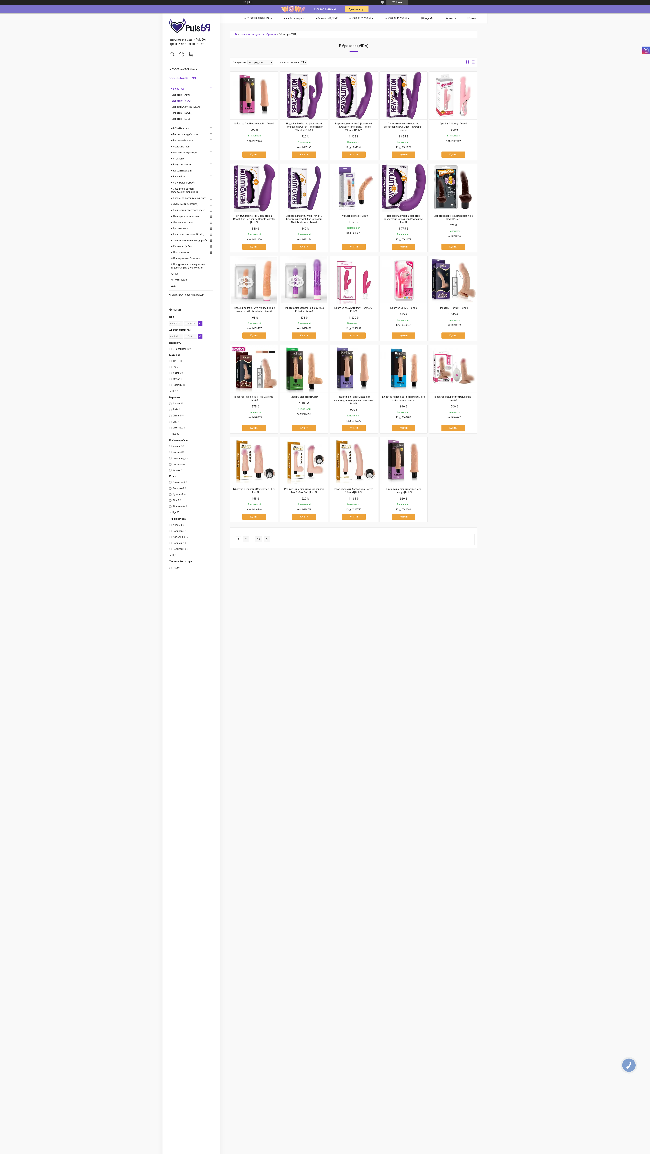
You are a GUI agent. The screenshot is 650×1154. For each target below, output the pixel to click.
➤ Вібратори (178, 88)
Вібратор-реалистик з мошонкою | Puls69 (453, 398)
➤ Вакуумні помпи (181, 164)
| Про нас (472, 18)
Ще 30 (175, 433)
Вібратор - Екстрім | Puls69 (453, 308)
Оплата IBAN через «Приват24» (186, 294)
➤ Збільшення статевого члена (188, 210)
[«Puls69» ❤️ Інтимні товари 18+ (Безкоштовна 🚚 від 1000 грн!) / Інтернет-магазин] (191, 25)
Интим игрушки (179, 279)
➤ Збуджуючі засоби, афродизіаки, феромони (184, 190)
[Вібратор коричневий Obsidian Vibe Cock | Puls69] (453, 188)
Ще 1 (175, 555)
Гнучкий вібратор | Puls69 (354, 215)
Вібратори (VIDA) (181, 100)
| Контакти (450, 18)
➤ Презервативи (180, 252)
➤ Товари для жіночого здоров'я (189, 240)
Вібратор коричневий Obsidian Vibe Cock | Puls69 (453, 217)
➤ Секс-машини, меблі (183, 182)
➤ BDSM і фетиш (180, 128)
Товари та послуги (249, 34)
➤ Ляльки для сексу (182, 222)
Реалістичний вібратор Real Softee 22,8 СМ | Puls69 (353, 491)
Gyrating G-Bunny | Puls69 (453, 123)
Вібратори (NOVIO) (182, 113)
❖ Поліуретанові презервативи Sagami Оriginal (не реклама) (188, 266)
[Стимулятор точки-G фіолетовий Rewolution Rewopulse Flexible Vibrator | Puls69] (254, 188)
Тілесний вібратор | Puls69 (304, 396)
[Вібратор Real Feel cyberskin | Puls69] (254, 95)
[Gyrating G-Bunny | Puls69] (453, 95)
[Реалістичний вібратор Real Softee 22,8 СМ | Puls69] (354, 461)
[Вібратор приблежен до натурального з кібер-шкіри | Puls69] (403, 369)
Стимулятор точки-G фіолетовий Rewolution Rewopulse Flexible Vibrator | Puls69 (254, 219)
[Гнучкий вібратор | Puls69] (354, 188)
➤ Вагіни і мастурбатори (184, 134)
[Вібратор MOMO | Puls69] (403, 280)
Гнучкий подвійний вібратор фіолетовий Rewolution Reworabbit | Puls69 (403, 127)
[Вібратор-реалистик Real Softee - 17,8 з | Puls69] (254, 461)
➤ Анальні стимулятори (184, 152)
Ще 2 (175, 391)
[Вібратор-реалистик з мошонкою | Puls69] (453, 369)
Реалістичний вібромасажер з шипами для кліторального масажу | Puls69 (354, 400)
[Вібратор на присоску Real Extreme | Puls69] (254, 369)
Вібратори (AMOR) (182, 94)
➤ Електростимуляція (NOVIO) (187, 234)
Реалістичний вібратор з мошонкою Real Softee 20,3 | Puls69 (304, 491)
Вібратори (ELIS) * (182, 118)
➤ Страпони (177, 158)
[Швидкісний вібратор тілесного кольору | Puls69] (403, 461)
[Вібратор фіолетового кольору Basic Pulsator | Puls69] (304, 280)
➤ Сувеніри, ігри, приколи (185, 216)
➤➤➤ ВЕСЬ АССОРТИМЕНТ (184, 78)
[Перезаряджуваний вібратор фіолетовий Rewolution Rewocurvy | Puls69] (403, 188)
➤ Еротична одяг (180, 228)
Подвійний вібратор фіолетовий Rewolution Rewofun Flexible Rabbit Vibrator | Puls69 (304, 127)
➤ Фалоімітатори (180, 146)
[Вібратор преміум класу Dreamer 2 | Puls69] (354, 280)
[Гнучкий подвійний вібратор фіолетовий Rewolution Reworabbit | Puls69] (403, 95)
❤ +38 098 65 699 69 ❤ (361, 18)
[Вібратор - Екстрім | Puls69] (453, 280)
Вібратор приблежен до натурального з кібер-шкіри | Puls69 (403, 398)
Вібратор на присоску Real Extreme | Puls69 (254, 398)
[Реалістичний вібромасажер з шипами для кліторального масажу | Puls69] (354, 369)
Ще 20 (175, 512)
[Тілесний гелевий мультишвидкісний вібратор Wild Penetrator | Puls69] (254, 280)
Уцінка (174, 273)
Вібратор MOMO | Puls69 (403, 308)
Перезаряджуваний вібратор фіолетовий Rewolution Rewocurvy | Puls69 (403, 219)
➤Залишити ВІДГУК (327, 18)
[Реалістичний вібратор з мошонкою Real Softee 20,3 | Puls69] (304, 461)
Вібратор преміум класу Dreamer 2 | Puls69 (353, 310)
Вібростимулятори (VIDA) (186, 106)
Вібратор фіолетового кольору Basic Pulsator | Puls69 (304, 310)
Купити (254, 154)
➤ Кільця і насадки (181, 170)
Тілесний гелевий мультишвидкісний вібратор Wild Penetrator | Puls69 (254, 310)
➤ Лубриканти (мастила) (184, 204)
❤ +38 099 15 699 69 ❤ (397, 18)
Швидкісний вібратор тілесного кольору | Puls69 (403, 491)
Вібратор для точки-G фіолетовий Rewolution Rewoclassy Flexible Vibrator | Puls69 (354, 127)
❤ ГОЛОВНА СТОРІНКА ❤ (183, 69)
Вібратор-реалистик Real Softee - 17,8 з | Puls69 (254, 491)
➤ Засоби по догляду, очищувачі (189, 198)
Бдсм (174, 285)
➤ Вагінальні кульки (182, 140)
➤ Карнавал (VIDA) (181, 246)
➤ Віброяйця (178, 176)
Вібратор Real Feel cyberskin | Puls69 (254, 123)
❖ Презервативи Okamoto (185, 258)
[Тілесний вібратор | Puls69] (304, 369)
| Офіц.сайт (427, 18)
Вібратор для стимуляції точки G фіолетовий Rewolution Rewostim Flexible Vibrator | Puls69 (304, 219)
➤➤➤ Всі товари (293, 18)
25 (258, 539)
